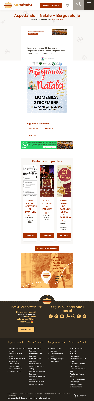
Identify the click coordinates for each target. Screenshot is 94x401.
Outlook (34, 128)
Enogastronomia (56, 342)
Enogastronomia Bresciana (55, 349)
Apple (33, 135)
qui (51, 53)
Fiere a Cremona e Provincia (35, 355)
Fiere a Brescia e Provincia (35, 349)
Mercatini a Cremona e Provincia (37, 373)
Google (49, 128)
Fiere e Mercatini (36, 342)
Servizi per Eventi (77, 342)
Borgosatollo (57, 19)
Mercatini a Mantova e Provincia (37, 378)
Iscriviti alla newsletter (60, 278)
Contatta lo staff (15, 371)
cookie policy (27, 398)
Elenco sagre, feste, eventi (15, 355)
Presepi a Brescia (15, 366)
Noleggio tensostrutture (75, 355)
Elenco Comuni (14, 364)
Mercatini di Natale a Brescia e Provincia (36, 383)
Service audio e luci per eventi (78, 360)
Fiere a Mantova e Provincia (35, 360)
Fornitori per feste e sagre (77, 375)
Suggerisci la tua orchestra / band (76, 385)
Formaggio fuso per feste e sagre (57, 360)
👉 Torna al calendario (47, 248)
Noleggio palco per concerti (76, 349)
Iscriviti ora (26, 329)
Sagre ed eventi (15, 342)
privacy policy (13, 398)
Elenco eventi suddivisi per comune (17, 360)
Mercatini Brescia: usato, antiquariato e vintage (36, 366)
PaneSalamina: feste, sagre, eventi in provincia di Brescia (17, 5)
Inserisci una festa (50, 5)
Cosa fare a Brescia (16, 369)
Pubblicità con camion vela (78, 370)
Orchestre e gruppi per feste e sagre (78, 380)
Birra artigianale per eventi (57, 355)
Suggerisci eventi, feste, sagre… (17, 349)
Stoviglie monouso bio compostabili (78, 365)
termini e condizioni (42, 398)
